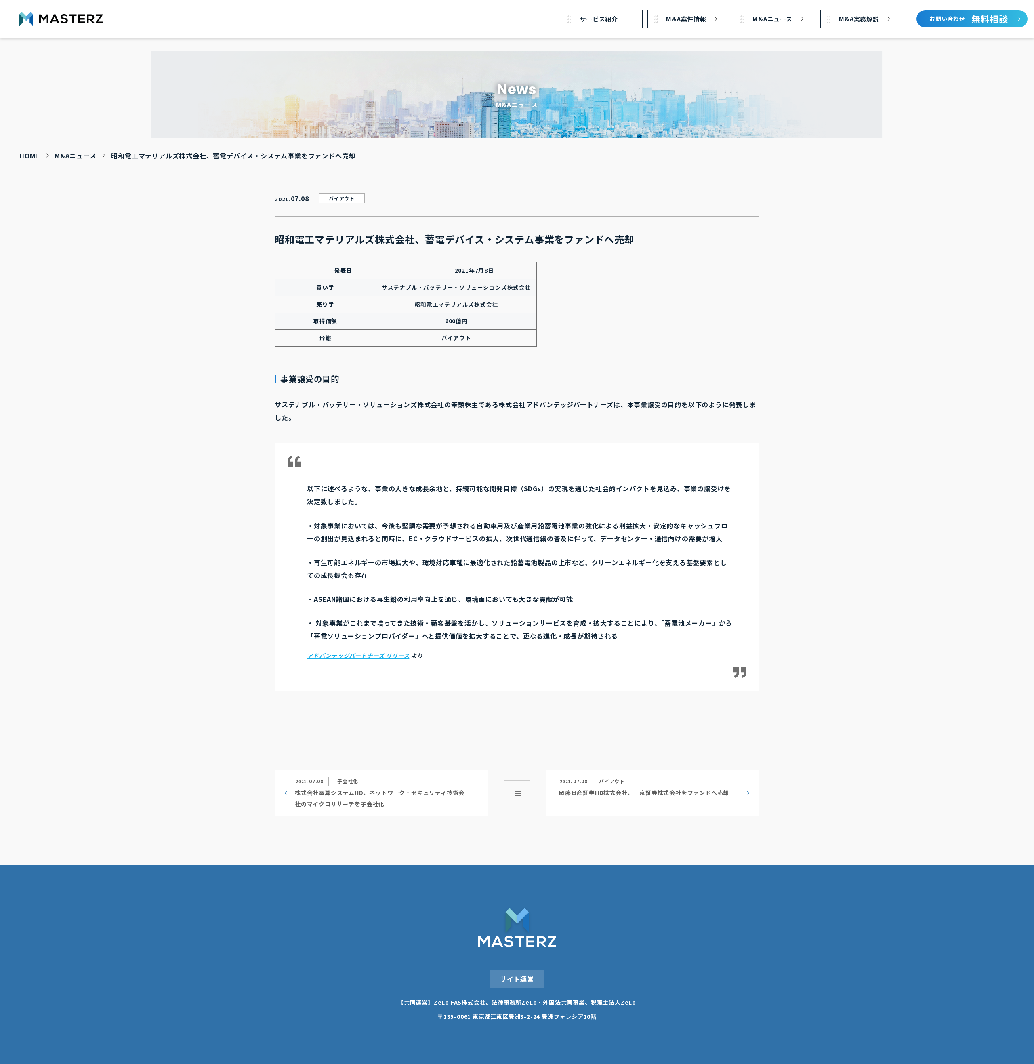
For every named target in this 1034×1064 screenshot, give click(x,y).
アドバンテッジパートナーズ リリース (358, 655)
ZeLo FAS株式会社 (460, 1002)
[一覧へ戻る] (517, 793)
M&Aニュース (76, 155)
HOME (29, 155)
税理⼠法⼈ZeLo (613, 1002)
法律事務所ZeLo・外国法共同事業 (538, 1002)
